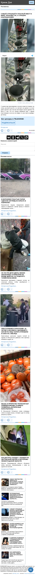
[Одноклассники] (13, 137)
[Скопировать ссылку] (26, 137)
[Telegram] (17, 137)
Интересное (4, 127)
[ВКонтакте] (9, 137)
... (14, 208)
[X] (22, 137)
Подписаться (8, 123)
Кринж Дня (6, 2)
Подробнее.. (12, 210)
